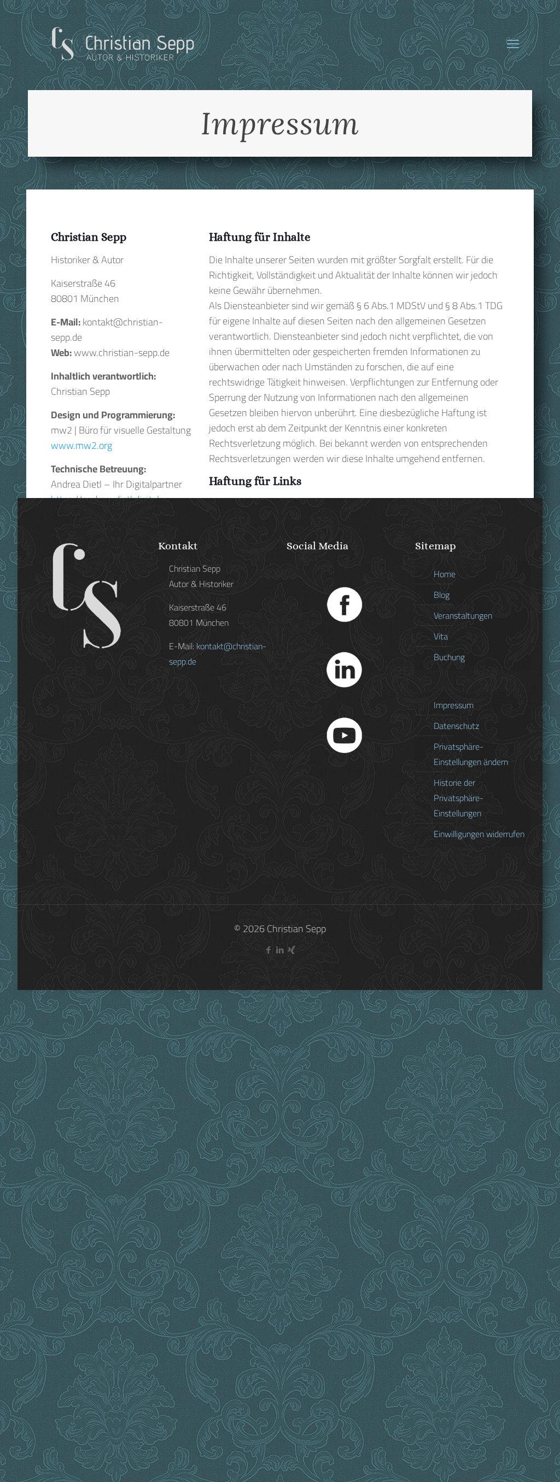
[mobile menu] (513, 43)
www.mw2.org (81, 445)
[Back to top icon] (507, 1459)
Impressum (454, 705)
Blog (442, 594)
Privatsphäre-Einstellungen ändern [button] (471, 754)
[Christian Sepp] (122, 44)
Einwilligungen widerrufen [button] (479, 834)
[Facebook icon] (269, 950)
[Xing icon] (292, 950)
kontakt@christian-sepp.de (217, 653)
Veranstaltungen (463, 615)
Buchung (449, 657)
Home (445, 574)
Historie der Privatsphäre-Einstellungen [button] (458, 797)
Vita (441, 636)
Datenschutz (456, 726)
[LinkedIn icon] (280, 950)
